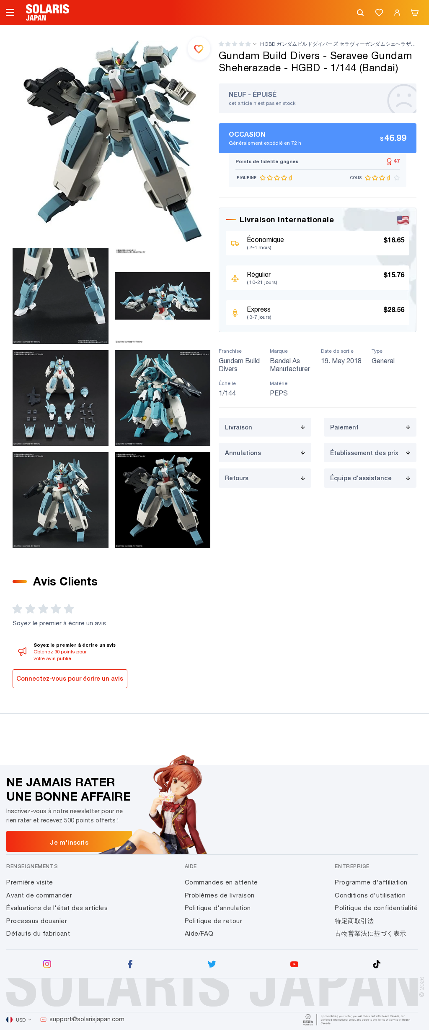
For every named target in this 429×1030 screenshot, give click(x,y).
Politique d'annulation (218, 907)
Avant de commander (39, 895)
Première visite (29, 882)
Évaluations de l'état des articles (57, 907)
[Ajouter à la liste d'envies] (199, 48)
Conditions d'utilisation (370, 895)
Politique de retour (214, 920)
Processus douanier (36, 920)
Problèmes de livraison (220, 895)
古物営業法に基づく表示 (370, 933)
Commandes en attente (221, 882)
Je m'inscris (69, 842)
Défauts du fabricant (38, 933)
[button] (235, 44)
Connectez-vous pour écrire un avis (69, 678)
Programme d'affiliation (371, 882)
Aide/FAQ (199, 933)
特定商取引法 (354, 920)
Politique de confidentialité (376, 907)
